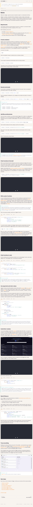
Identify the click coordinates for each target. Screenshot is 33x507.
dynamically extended (18, 232)
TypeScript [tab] (8, 214)
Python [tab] (4, 214)
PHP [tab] (11, 214)
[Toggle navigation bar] (1, 1)
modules (8, 203)
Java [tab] (14, 214)
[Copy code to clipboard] (31, 52)
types (5, 290)
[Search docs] (31, 1)
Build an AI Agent (5, 484)
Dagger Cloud (22, 447)
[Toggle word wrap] (29, 99)
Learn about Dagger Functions (7, 488)
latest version (14, 5)
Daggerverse (14, 334)
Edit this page (4, 492)
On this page (3, 10)
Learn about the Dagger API (6, 485)
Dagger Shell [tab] (23, 260)
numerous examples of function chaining (17, 168)
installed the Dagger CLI (9, 31)
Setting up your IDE (7, 209)
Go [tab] (1, 214)
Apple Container (10, 34)
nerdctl (6, 34)
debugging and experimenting (17, 155)
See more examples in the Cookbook (8, 489)
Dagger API (29, 41)
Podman (3, 34)
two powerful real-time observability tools (20, 446)
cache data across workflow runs (24, 398)
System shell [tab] (18, 260)
